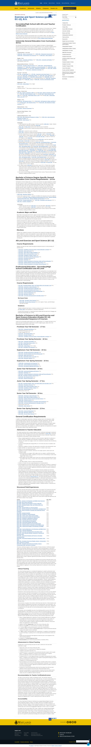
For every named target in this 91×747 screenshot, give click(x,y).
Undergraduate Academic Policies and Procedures (69, 44)
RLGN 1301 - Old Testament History (24, 101)
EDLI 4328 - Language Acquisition (23, 513)
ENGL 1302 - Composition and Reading (44, 59)
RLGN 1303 (47, 159)
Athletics (38, 8)
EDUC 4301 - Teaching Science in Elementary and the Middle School (30, 525)
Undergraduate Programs (67, 46)
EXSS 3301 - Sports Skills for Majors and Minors (28, 252)
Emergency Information (24, 741)
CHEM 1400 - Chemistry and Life (24, 400)
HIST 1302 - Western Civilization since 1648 (46, 92)
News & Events (17, 735)
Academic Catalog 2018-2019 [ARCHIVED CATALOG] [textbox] (44, 12)
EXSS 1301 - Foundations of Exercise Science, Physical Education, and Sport (33, 249)
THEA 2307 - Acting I (29, 79)
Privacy (31, 741)
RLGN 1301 (31, 149)
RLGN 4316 (21, 150)
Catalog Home (65, 22)
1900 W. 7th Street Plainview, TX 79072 (67, 736)
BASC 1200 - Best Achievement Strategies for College (28, 117)
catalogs (31, 745)
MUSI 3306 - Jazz (48, 76)
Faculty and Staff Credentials (68, 70)
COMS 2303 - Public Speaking (46, 55)
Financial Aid (64, 39)
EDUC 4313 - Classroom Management (25, 292)
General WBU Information (67, 29)
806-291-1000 (62, 732)
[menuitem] (16, 8)
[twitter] (68, 722)
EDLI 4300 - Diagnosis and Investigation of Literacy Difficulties (29, 503)
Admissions (31, 8)
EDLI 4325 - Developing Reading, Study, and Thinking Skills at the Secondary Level (34, 285)
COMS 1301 (46, 124)
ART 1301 (39, 133)
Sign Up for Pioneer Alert (35, 734)
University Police (34, 732)
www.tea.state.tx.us (34, 476)
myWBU (25, 734)
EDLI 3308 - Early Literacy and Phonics (24, 502)
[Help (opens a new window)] (55, 15)
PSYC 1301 (21, 132)
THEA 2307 (21, 136)
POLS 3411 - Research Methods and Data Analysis (33, 197)
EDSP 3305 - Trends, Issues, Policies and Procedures (27, 515)
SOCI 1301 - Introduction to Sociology (33, 69)
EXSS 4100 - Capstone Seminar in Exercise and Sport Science (30, 262)
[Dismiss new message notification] (89, 740)
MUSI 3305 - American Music (36, 76)
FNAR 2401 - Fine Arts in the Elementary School (44, 79)
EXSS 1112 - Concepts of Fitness (25, 335)
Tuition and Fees (65, 37)
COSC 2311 (33, 205)
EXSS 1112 (29, 165)
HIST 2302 (27, 140)
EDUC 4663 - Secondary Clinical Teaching (27, 300)
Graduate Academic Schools (68, 62)
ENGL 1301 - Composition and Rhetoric (25, 59)
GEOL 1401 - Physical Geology (24, 389)
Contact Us (62, 734)
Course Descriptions (66, 68)
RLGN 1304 (21, 161)
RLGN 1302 (39, 149)
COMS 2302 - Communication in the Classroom (26, 55)
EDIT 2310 (48, 205)
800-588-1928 (68, 732)
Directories (17, 734)
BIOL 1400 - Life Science (23, 344)
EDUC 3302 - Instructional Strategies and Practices (28, 289)
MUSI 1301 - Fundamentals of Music (30, 75)
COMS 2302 (37, 125)
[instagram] (75, 722)
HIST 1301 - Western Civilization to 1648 (25, 92)
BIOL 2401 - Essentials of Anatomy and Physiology (28, 375)
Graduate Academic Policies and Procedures (68, 59)
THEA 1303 (52, 135)
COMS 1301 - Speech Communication (24, 54)
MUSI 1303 (49, 133)
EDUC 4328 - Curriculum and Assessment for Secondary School (31, 295)
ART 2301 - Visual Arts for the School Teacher (40, 74)
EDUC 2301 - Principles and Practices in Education (28, 288)
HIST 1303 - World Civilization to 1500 (27, 94)
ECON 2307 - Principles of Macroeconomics (26, 65)
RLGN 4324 (30, 151)
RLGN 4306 (53, 149)
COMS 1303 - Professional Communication (43, 54)
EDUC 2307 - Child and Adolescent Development (28, 364)
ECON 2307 (21, 128)
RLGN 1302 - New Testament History (28, 102)
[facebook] (70, 722)
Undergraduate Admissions (67, 35)
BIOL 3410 (41, 139)
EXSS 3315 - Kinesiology (23, 259)
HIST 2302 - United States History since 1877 (27, 356)
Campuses (46, 8)
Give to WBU (26, 732)
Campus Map (65, 26)
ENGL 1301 (21, 126)
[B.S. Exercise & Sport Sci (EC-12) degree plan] (50, 15)
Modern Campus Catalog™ (57, 745)
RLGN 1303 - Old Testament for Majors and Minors (45, 101)
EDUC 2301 (48, 433)
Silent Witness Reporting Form (37, 735)
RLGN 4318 (32, 150)
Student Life (54, 8)
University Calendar (66, 31)
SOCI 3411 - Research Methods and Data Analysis (35, 198)
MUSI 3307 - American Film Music (24, 78)
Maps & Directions (18, 732)
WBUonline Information (66, 52)
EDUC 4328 (22, 309)
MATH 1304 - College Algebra (23, 83)
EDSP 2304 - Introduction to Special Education (27, 287)
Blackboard (26, 735)
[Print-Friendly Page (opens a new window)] (54, 15)
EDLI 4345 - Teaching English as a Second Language (27, 507)
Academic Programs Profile (67, 66)
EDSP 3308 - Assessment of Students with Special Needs (28, 517)
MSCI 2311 (33, 207)
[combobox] (46, 12)
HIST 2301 (21, 140)
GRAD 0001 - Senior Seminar (23, 119)
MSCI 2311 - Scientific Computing (24, 201)
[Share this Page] (53, 15)
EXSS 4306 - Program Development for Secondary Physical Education (32, 264)
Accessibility (17, 741)
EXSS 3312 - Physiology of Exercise (25, 258)
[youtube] (73, 722)
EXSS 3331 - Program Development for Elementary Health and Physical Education (34, 261)
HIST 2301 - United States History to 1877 (31, 95)
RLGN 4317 (26, 150)
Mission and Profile (66, 33)
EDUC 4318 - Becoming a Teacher (25, 294)
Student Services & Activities (68, 41)
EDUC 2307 (21, 131)
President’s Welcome (66, 24)
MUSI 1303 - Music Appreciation (46, 75)
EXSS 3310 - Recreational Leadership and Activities (28, 256)
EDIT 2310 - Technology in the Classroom (43, 200)
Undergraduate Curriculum (67, 50)
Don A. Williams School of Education (45, 38)
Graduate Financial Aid (66, 56)
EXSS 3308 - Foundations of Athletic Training (27, 255)
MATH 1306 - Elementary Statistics (24, 194)
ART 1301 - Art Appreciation (22, 74)
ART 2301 (42, 136)
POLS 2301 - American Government (24, 108)
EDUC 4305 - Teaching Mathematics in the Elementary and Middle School (31, 529)
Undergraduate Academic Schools (69, 48)
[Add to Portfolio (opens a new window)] (52, 15)
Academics (23, 8)
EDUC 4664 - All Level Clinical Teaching (27, 301)
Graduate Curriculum (66, 64)
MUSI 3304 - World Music (22, 76)
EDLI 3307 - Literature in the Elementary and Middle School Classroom (31, 500)
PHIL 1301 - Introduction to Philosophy (37, 68)
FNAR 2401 (30, 138)
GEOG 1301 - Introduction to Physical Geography (35, 67)
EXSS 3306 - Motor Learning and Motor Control (27, 253)
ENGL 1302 (27, 126)
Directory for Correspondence (68, 76)
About (16, 8)
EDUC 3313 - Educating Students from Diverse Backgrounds (30, 291)
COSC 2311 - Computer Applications (24, 200)
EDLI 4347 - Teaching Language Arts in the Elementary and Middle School (31, 508)
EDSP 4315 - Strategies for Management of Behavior (27, 518)
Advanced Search (65, 20)
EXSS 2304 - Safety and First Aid (24, 251)
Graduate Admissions (66, 54)
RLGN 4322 (23, 151)
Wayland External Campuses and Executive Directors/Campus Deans (68, 73)
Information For (68, 8)
